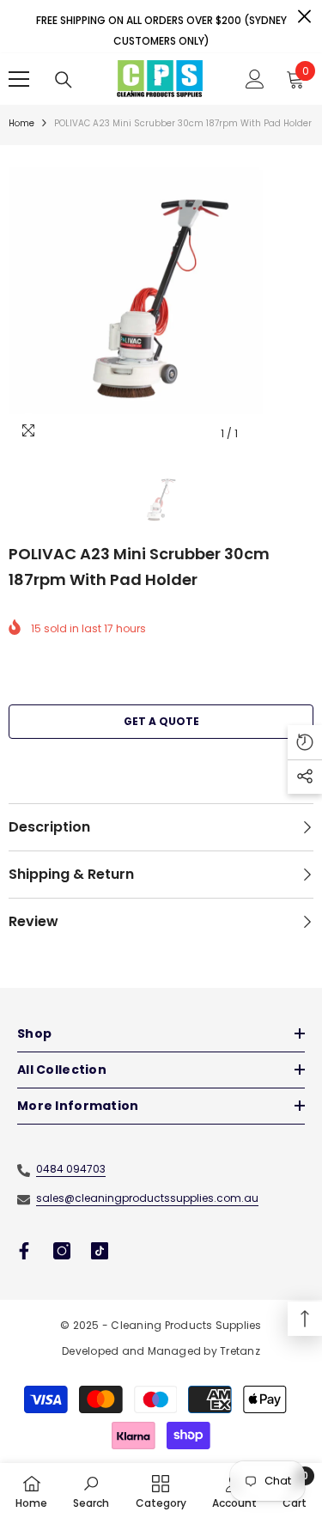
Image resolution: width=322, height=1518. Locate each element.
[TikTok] (100, 1251)
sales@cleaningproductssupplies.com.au (147, 1198)
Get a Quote (161, 721)
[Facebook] (24, 1251)
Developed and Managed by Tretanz (161, 1351)
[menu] (19, 79)
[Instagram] (62, 1251)
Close (304, 17)
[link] (91, 1490)
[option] (161, 297)
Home (21, 123)
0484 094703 (71, 1168)
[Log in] (255, 79)
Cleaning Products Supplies (186, 1325)
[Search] (63, 80)
